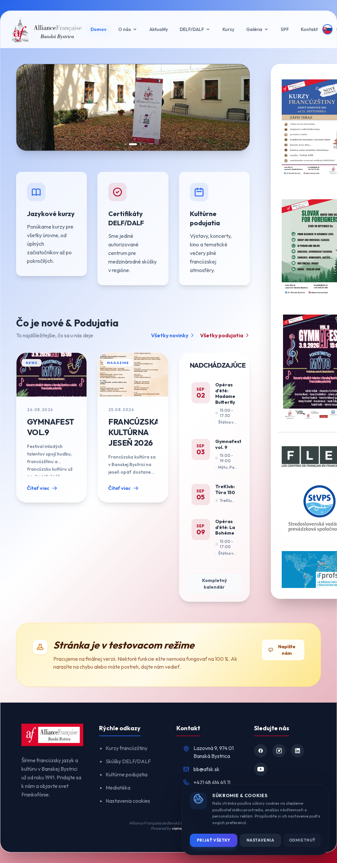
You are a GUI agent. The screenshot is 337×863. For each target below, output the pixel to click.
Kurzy (228, 29)
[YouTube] (260, 769)
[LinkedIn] (297, 750)
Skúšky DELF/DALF (128, 761)
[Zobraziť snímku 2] (133, 144)
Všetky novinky (169, 335)
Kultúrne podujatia (126, 774)
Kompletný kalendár (214, 583)
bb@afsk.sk (207, 769)
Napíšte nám (287, 650)
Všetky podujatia (221, 335)
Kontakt (309, 29)
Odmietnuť (302, 840)
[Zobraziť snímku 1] (125, 144)
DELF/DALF (192, 29)
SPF (285, 29)
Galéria (254, 29)
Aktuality (158, 29)
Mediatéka (118, 787)
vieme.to (179, 828)
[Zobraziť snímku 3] (141, 144)
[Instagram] (279, 750)
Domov (98, 29)
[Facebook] (260, 750)
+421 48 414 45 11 (212, 782)
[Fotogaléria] (168, 107)
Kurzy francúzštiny (126, 748)
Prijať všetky (213, 840)
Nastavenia (260, 840)
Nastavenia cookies (128, 800)
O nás (124, 29)
